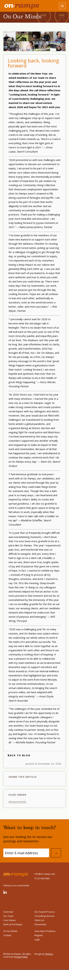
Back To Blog (19, 755)
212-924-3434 (42, 878)
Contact (7, 935)
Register (38, 935)
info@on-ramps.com (44, 873)
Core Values (9, 920)
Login (37, 939)
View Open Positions (44, 931)
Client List (39, 920)
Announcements (17, 801)
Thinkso (49, 953)
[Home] (18, 6)
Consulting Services (44, 915)
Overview (8, 911)
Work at (12, 924)
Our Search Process (44, 911)
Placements (40, 924)
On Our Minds (10, 931)
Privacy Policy (20, 956)
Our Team (8, 915)
